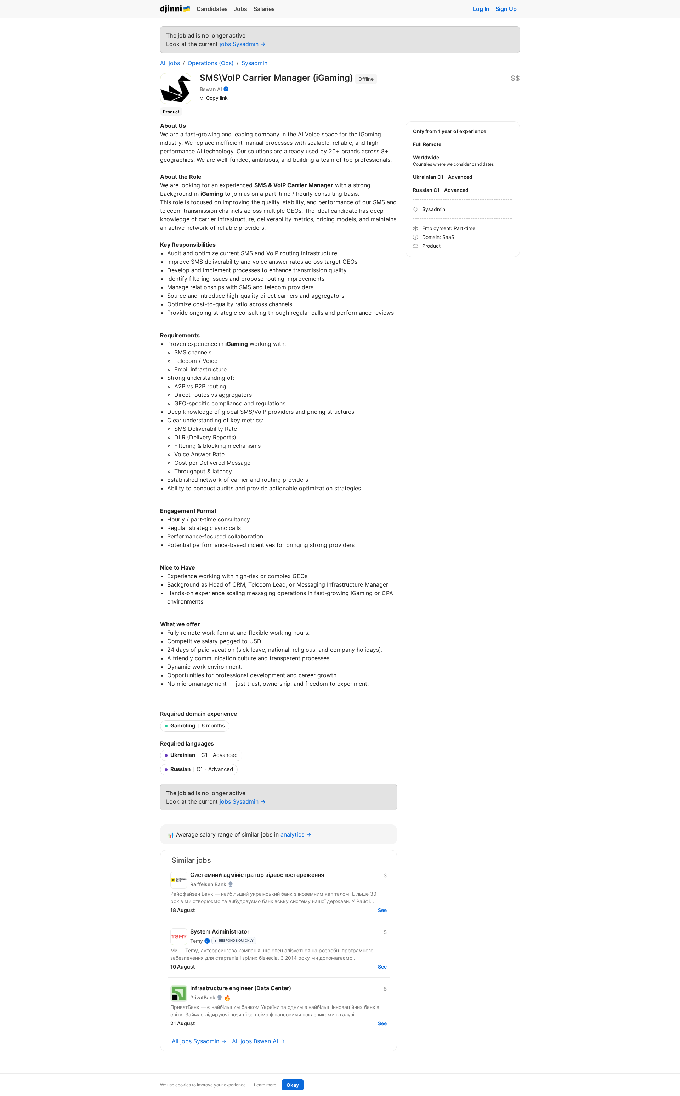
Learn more (265, 1085)
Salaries (264, 8)
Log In (481, 8)
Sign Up (506, 8)
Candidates (212, 8)
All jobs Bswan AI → (258, 1041)
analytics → (295, 834)
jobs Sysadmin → (243, 43)
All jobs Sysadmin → (199, 1041)
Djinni (175, 9)
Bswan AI (211, 89)
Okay (293, 1085)
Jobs (240, 8)
